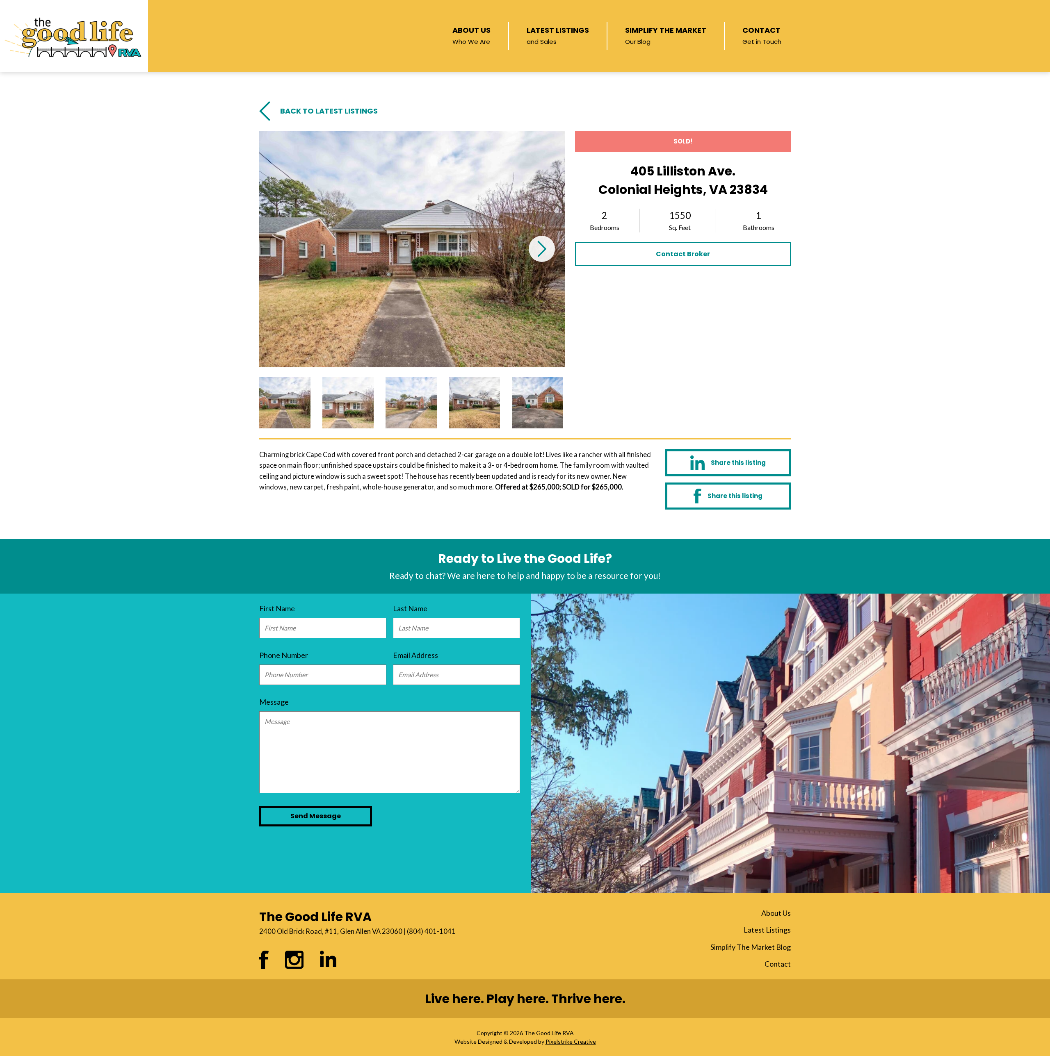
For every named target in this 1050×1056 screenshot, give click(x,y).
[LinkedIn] (728, 462)
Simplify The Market (665, 35)
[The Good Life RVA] (74, 36)
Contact (761, 35)
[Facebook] (728, 496)
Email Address (415, 655)
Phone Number (283, 655)
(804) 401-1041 (431, 931)
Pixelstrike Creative (571, 1041)
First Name (277, 608)
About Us (471, 35)
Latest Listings (558, 35)
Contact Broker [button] (683, 254)
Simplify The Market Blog (750, 946)
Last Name (410, 608)
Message (274, 702)
